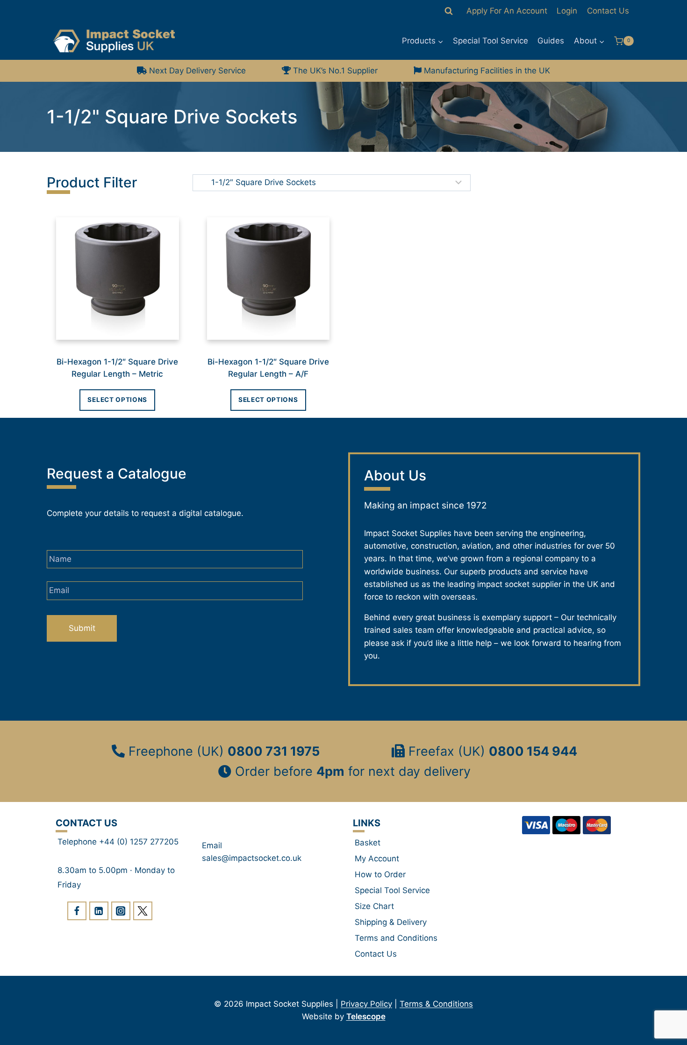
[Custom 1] (142, 911)
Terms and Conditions (396, 938)
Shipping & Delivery (391, 922)
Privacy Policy (366, 1004)
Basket (367, 842)
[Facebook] (76, 911)
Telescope (366, 1016)
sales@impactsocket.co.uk (251, 858)
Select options (117, 399)
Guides (550, 40)
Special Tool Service (490, 40)
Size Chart (374, 906)
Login (567, 10)
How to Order (380, 874)
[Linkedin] (98, 911)
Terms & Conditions (436, 1004)
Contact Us (608, 10)
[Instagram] (120, 911)
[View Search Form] (448, 11)
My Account (377, 858)
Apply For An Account (506, 10)
